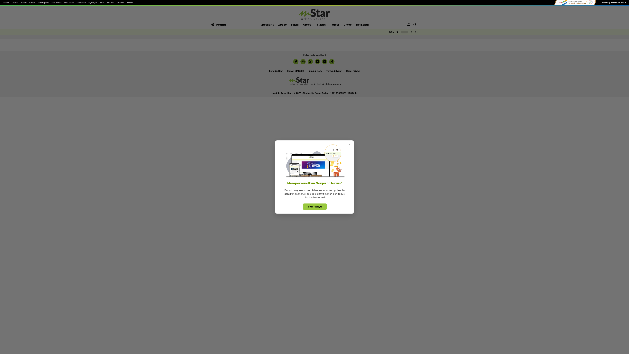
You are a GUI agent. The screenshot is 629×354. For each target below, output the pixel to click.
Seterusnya (315, 206)
